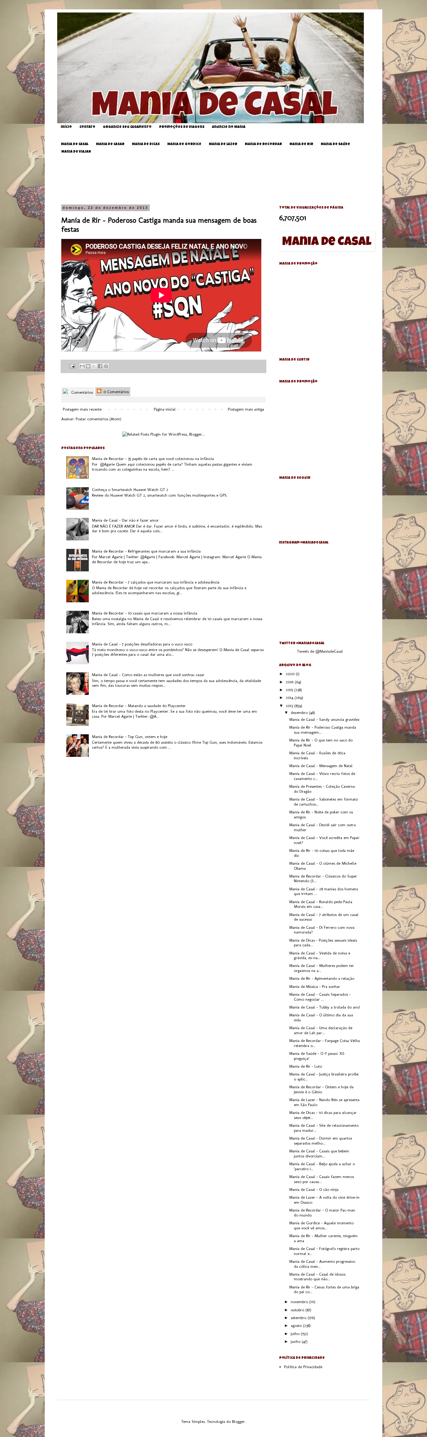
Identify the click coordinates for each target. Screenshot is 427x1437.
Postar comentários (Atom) (98, 419)
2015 (290, 689)
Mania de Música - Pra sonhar (314, 986)
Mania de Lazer (223, 144)
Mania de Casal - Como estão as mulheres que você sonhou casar (148, 674)
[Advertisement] (218, 179)
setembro (299, 1317)
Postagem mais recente (82, 409)
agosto (297, 1325)
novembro (300, 1301)
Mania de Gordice (184, 144)
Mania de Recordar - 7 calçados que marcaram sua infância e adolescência (155, 582)
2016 (290, 682)
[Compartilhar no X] (94, 366)
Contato (87, 127)
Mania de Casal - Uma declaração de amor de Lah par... (320, 1030)
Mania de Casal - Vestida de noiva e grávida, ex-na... (319, 955)
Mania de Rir (301, 144)
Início (66, 127)
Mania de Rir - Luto (305, 1066)
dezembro (300, 712)
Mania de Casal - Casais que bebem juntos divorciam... (319, 1153)
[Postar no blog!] (88, 366)
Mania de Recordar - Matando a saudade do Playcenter (139, 705)
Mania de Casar (110, 144)
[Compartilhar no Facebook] (100, 366)
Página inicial (165, 409)
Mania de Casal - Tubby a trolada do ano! (324, 1007)
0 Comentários (115, 391)
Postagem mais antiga (246, 409)
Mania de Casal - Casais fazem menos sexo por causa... (321, 1179)
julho (296, 1333)
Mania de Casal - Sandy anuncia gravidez (324, 719)
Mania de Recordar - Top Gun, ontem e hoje (129, 736)
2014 (290, 697)
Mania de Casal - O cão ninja (314, 1189)
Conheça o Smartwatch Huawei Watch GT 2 (130, 489)
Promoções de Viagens (181, 127)
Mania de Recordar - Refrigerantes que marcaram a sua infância (146, 551)
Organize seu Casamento (127, 127)
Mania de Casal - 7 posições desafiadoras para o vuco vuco (142, 644)
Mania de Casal (74, 144)
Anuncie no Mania (228, 127)
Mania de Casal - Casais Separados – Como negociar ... (320, 997)
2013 (290, 705)
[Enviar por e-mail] (82, 366)
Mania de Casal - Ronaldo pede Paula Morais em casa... (320, 904)
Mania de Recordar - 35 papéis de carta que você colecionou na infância (153, 458)
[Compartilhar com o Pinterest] (106, 366)
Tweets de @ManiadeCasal (320, 651)
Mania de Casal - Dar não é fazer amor (125, 520)
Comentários (81, 392)
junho (296, 1341)
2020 (291, 673)
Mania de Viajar (76, 152)
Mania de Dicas (146, 144)
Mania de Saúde (335, 144)
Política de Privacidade (303, 1366)
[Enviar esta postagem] (72, 366)
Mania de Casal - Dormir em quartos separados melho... (320, 1141)
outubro (298, 1310)
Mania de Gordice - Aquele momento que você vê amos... (321, 1225)
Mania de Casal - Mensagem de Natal (321, 765)
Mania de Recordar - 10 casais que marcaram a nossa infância (144, 613)
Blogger (238, 1421)
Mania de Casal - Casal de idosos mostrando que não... (317, 1277)
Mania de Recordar (263, 144)
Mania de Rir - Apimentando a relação (321, 978)
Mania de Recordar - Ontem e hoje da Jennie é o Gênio (321, 1089)
